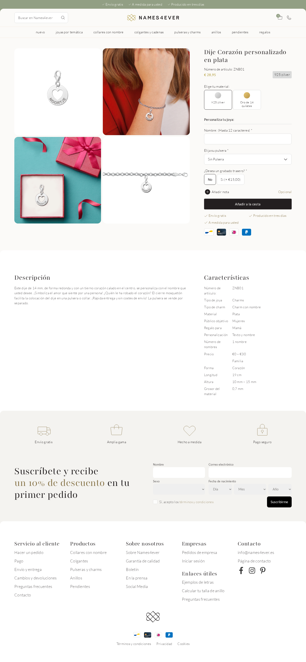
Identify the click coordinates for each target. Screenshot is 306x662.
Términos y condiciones (133, 644)
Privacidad (164, 644)
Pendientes (80, 586)
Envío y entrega (28, 569)
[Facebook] (241, 570)
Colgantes (79, 560)
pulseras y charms (187, 32)
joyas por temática (69, 32)
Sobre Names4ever (142, 552)
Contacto (22, 594)
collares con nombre (108, 32)
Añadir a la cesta (248, 204)
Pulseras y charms (86, 569)
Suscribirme (279, 502)
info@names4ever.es (256, 552)
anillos (216, 32)
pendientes (240, 32)
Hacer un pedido (28, 552)
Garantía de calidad (143, 560)
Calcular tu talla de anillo (203, 590)
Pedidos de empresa (199, 552)
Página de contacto (254, 560)
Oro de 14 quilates (247, 104)
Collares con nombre (88, 552)
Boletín (132, 569)
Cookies (183, 644)
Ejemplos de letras (198, 582)
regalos (264, 32)
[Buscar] (63, 18)
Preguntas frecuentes (33, 586)
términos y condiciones (196, 502)
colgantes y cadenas (149, 32)
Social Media (137, 586)
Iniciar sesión (193, 560)
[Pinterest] (262, 570)
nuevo (40, 32)
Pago (18, 560)
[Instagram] (252, 570)
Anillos (76, 577)
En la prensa (136, 577)
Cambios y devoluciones (35, 577)
